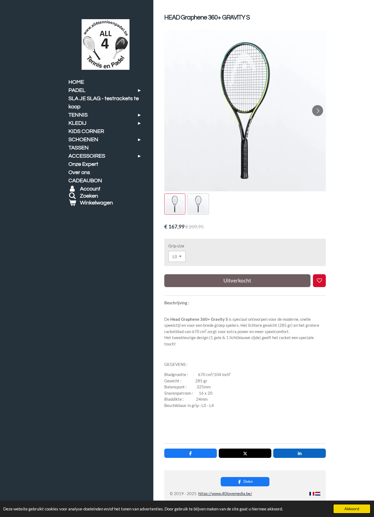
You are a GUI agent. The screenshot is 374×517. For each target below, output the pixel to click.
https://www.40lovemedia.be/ (225, 493)
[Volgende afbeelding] (317, 110)
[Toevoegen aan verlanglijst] (319, 280)
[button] (174, 204)
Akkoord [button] (351, 509)
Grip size (176, 245)
